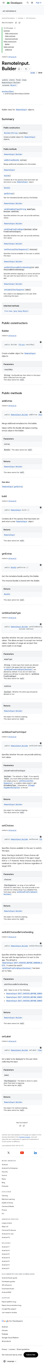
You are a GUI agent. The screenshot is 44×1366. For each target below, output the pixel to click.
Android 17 (6, 1247)
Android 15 (6, 1254)
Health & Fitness (7, 1203)
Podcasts (5, 1186)
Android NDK (6, 1292)
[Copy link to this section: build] (9, 496)
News (4, 1179)
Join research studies (9, 1312)
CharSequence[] (22, 249)
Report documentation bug (11, 1305)
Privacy (4, 1210)
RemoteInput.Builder (13, 154)
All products (6, 1341)
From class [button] (16, 311)
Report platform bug (9, 1302)
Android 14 (6, 1258)
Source (4, 1175)
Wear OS (5, 1227)
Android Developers (8, 18)
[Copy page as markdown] (26, 69)
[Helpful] (16, 22)
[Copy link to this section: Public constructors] (30, 323)
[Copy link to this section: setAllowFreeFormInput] (28, 732)
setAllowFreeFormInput (14, 229)
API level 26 (12, 618)
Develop (20, 18)
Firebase (5, 1334)
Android (5, 1165)
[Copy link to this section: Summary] (16, 119)
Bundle (16, 160)
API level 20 (12, 57)
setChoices (9, 249)
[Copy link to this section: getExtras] (14, 554)
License (12, 1349)
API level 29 (12, 937)
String (14, 133)
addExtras (8, 160)
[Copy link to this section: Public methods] (24, 393)
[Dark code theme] (40, 342)
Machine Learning (8, 1199)
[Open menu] (3, 2)
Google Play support (9, 1309)
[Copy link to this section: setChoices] (16, 825)
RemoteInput (21, 110)
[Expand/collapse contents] (15, 28)
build (6, 176)
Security (5, 1172)
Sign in (38, 3)
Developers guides (8, 1281)
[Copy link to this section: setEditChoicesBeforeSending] (35, 932)
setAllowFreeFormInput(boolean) (18, 669)
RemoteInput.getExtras (12, 487)
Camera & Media (8, 1206)
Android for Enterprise (10, 1168)
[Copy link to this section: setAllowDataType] (23, 613)
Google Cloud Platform (10, 1338)
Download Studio (8, 1289)
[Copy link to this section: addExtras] (14, 401)
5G (3, 1214)
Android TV (6, 1237)
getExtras (8, 193)
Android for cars (8, 1234)
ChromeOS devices (9, 1230)
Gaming (5, 1196)
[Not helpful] (19, 22)
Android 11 (5, 1268)
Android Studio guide (9, 1278)
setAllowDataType (11, 209)
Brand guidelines (23, 1349)
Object (13, 85)
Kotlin (32, 73)
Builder (7, 133)
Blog (3, 1183)
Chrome (5, 1330)
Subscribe (30, 1355)
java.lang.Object (8, 91)
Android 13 (5, 1261)
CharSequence (18, 290)
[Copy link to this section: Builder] (11, 331)
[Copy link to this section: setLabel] (13, 1036)
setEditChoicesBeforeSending (17, 267)
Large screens (7, 1223)
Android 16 (6, 1250)
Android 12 (6, 1265)
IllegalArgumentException (19, 786)
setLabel (8, 290)
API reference (9, 11)
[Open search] (27, 2)
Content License (24, 1137)
